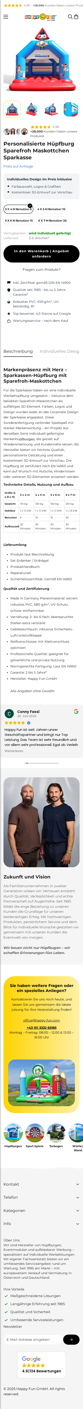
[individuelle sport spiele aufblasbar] (34, 1133)
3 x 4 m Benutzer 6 (18, 209)
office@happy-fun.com (41, 1020)
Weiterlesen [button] (14, 751)
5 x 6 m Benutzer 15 (19, 220)
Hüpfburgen (13, 1146)
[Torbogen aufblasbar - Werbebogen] (56, 1133)
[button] (76, 16)
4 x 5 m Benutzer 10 (51, 209)
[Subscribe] (71, 1340)
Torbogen (56, 1146)
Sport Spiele (35, 1146)
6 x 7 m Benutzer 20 (52, 220)
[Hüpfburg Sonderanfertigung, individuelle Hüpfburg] (13, 1133)
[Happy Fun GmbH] (40, 16)
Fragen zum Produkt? (42, 269)
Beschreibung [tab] (18, 351)
